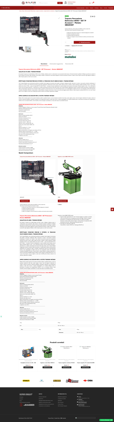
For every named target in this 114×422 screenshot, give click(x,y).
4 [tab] (57, 385)
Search (60, 3)
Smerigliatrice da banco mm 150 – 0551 (28, 362)
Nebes (49, 365)
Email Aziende (81, 404)
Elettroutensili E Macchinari (23, 359)
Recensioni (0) (69, 64)
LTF (68, 365)
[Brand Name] (26, 381)
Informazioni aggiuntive (56, 64)
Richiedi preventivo (85, 42)
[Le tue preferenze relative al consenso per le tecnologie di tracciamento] (1, 316)
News (101, 7)
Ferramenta (30, 360)
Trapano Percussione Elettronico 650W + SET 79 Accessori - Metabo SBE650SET (35, 156)
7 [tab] (62, 385)
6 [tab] (60, 385)
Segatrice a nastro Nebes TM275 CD (47, 362)
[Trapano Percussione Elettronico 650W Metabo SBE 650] (91, 16)
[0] (92, 3)
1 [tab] (51, 385)
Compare (68, 45)
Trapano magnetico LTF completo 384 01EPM (85, 362)
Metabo (69, 54)
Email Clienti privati (82, 402)
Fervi (30, 365)
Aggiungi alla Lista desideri (77, 45)
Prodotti (91, 7)
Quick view (31, 352)
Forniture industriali (80, 7)
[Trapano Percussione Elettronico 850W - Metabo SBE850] (94, 16)
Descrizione (44, 64)
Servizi (87, 7)
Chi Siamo (97, 7)
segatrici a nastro (52, 359)
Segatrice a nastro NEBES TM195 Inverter (65, 156)
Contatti (105, 7)
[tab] (44, 64)
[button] (112, 209)
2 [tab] (53, 385)
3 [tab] (55, 385)
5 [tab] (58, 385)
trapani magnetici (71, 359)
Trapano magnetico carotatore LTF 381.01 (67, 362)
